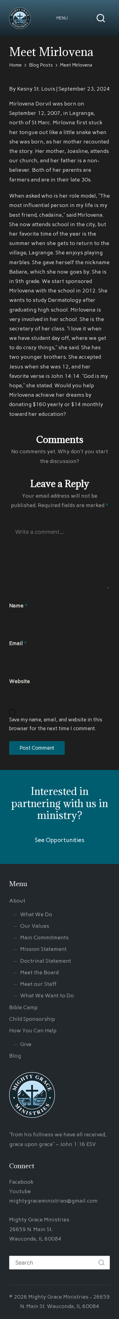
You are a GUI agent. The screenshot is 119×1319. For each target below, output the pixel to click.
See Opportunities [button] (60, 840)
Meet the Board (39, 972)
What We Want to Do (47, 995)
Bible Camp (23, 1007)
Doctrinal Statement (45, 961)
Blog (15, 1055)
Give (25, 1044)
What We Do (36, 914)
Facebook (21, 1182)
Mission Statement (43, 949)
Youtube (20, 1191)
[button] (62, 18)
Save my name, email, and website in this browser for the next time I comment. (55, 723)
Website (19, 681)
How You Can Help (32, 1030)
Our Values (34, 926)
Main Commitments (44, 937)
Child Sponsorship (32, 1019)
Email (18, 643)
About (17, 900)
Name (18, 605)
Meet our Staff (38, 984)
